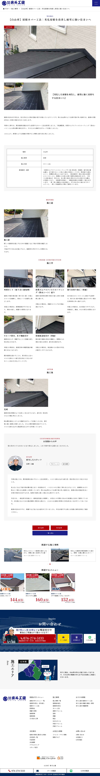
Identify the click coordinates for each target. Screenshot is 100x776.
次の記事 (59, 528)
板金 (54, 718)
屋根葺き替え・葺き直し (37, 703)
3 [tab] (51, 564)
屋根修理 (32, 713)
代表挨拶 (32, 740)
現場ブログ (56, 737)
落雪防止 (32, 708)
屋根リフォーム (57, 711)
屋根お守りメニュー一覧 (37, 701)
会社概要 (32, 742)
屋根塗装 (32, 716)
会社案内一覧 (34, 737)
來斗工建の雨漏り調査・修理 (85, 703)
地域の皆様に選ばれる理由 (38, 735)
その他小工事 (34, 718)
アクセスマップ (34, 745)
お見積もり (79, 737)
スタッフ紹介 (34, 747)
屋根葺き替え (57, 706)
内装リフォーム (57, 726)
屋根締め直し (57, 703)
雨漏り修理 (33, 711)
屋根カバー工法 (34, 706)
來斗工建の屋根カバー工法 (84, 701)
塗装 (54, 713)
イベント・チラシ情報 (59, 735)
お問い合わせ (80, 735)
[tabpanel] (26, 555)
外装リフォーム (57, 724)
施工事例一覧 (57, 701)
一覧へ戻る (50, 533)
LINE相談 (79, 740)
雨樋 (54, 716)
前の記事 (41, 528)
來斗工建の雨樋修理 (82, 706)
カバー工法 (56, 708)
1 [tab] (48, 564)
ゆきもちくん (57, 721)
